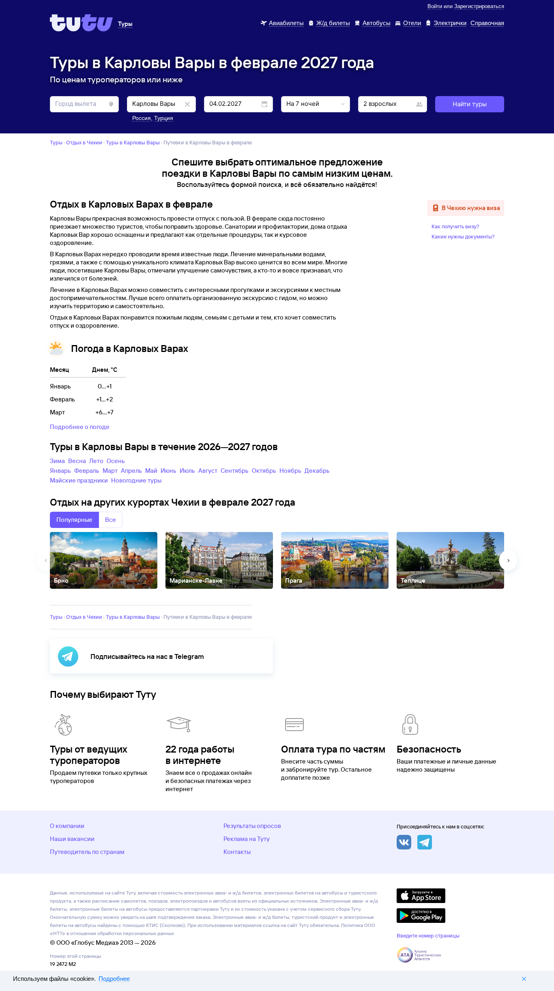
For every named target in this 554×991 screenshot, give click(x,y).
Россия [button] (141, 118)
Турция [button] (163, 118)
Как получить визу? (455, 226)
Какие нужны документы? (463, 236)
